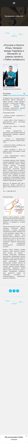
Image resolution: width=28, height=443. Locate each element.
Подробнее (14, 439)
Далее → (21, 34)
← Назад (6, 33)
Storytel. (19, 110)
